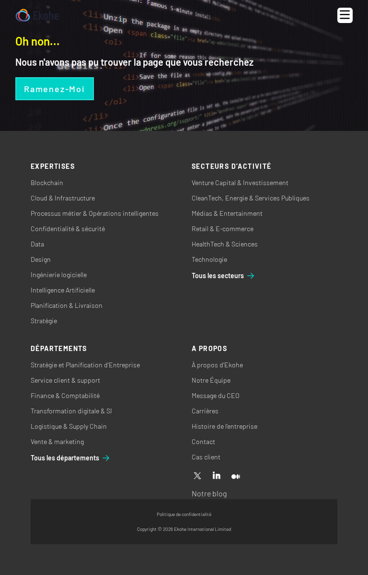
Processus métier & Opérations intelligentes (95, 213)
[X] (197, 476)
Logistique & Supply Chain (69, 426)
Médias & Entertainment (227, 213)
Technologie (209, 259)
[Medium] (235, 476)
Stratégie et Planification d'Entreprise (85, 365)
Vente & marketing (57, 441)
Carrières (205, 411)
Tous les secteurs (218, 275)
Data (37, 244)
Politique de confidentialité (184, 514)
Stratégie (44, 321)
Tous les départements (65, 458)
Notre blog (209, 493)
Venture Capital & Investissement (240, 182)
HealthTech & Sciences (225, 244)
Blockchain (47, 182)
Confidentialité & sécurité (68, 228)
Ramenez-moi (54, 88)
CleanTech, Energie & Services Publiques (251, 198)
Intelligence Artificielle (63, 290)
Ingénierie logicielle (59, 274)
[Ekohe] (37, 16)
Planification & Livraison (67, 305)
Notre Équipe (211, 380)
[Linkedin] (216, 476)
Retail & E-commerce (222, 228)
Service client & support (65, 380)
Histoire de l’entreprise (224, 426)
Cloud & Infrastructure (63, 198)
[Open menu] (345, 15)
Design (41, 259)
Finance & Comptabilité (65, 395)
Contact (203, 441)
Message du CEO (216, 395)
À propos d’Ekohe (217, 365)
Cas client (206, 457)
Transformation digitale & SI (71, 411)
